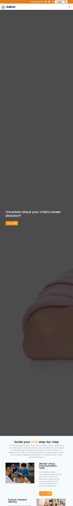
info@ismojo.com (37, 2)
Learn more (12, 223)
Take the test (45, 493)
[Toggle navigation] (69, 7)
